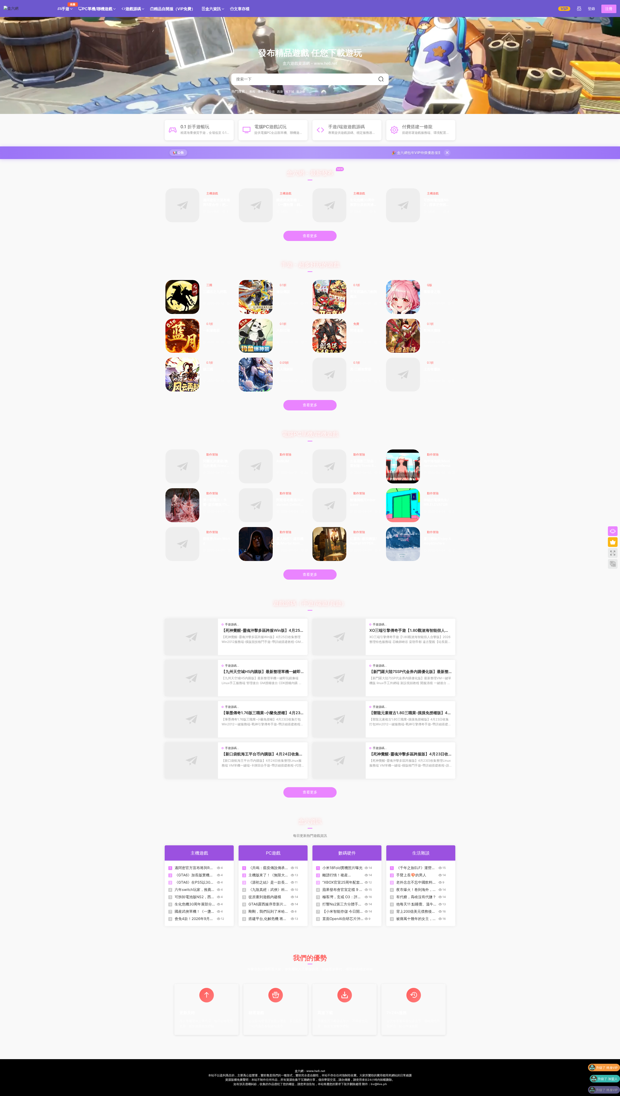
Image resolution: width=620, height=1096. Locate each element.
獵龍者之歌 (432, 291)
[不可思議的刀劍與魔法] (329, 297)
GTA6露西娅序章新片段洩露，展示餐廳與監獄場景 (268, 904)
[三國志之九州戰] (182, 297)
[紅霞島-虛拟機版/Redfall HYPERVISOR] (329, 544)
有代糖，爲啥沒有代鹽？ (416, 897)
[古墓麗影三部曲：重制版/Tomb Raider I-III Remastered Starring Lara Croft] (329, 466)
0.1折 (283, 285)
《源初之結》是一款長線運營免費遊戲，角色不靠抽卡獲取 (268, 882)
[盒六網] (25, 8)
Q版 (429, 285)
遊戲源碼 (133, 8)
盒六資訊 (213, 8)
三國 (209, 285)
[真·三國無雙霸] (329, 375)
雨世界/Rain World (216, 540)
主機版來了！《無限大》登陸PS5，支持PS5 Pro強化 (268, 875)
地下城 (289, 91)
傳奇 (261, 91)
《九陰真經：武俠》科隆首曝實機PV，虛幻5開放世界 (268, 889)
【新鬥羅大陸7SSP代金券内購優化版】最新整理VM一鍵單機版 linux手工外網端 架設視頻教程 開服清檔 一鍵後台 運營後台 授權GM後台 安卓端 (409, 671)
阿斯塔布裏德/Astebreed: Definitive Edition (289, 502)
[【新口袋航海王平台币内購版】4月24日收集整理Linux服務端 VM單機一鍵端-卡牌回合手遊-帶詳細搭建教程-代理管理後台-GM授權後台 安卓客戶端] (191, 760)
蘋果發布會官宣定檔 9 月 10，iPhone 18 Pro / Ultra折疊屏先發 (342, 889)
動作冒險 (212, 454)
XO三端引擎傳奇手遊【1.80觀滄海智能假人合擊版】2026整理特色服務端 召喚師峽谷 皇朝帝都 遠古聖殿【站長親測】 (410, 630)
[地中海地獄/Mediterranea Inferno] (403, 466)
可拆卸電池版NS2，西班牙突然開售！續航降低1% (437, 202)
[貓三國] (182, 375)
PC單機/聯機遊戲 (97, 8)
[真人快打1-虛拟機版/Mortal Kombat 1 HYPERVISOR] (256, 544)
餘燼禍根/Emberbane (363, 502)
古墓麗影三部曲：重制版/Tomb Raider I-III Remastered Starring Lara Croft (363, 463)
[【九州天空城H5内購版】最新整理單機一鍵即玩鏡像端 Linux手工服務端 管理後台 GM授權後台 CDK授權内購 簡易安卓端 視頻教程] (191, 678)
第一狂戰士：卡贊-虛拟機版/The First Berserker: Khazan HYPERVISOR (216, 502)
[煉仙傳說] (256, 297)
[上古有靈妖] (403, 375)
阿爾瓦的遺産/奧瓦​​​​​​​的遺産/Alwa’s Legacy (215, 463)
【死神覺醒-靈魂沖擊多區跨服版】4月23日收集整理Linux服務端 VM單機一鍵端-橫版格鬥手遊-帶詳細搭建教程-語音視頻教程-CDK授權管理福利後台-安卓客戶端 (410, 754)
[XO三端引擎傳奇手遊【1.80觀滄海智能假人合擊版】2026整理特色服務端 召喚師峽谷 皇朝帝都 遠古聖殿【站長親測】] (339, 637)
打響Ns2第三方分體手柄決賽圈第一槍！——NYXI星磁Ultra (342, 904)
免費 (356, 324)
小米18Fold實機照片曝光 (342, 867)
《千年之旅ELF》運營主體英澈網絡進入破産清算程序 (416, 867)
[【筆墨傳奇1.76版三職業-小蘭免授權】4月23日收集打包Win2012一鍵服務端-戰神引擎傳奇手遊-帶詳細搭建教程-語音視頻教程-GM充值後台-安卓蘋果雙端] (191, 719)
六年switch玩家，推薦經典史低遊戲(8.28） (195, 889)
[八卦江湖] (256, 336)
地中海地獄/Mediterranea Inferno (437, 463)
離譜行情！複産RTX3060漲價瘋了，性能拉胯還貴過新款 (341, 875)
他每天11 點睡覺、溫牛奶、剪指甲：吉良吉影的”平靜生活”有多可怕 (414, 904)
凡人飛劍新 (284, 369)
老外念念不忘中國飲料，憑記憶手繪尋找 (416, 882)
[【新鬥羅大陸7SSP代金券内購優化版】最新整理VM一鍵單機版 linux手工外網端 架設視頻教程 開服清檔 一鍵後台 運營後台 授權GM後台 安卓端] (339, 678)
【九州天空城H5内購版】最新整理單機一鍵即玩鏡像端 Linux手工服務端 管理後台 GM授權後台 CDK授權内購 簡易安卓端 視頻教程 (262, 671)
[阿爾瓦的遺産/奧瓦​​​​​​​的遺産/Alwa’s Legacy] (182, 466)
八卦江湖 (283, 330)
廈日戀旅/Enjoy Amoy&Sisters (437, 540)
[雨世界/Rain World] (182, 544)
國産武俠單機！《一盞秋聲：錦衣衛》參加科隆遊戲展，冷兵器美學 (289, 202)
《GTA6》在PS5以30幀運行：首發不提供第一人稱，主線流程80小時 (195, 882)
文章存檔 (241, 8)
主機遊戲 (212, 193)
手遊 (67, 7)
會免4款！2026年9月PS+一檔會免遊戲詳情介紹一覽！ (195, 918)
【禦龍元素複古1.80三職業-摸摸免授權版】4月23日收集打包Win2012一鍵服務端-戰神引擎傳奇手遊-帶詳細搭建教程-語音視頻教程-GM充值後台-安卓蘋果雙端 (410, 712)
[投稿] (579, 8)
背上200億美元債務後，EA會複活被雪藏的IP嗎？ (416, 911)
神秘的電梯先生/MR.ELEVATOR (436, 502)
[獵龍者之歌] (403, 297)
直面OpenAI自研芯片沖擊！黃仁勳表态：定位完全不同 (342, 918)
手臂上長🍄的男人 (411, 875)
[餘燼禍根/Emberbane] (329, 505)
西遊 (280, 91)
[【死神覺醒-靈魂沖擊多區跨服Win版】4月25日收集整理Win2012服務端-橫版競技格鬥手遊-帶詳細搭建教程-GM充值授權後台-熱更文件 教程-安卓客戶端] (191, 637)
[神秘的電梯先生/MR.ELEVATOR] (403, 505)
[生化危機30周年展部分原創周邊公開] (329, 205)
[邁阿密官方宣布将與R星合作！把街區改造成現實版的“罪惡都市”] (182, 205)
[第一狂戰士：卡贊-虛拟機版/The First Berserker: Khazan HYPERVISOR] (182, 505)
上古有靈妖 (432, 369)
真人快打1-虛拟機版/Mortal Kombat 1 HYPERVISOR (289, 541)
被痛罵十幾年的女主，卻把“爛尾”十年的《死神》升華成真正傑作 (416, 918)
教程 (252, 91)
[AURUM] (256, 466)
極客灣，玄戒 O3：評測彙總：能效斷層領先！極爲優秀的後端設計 (342, 897)
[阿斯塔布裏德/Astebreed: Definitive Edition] (256, 505)
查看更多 (310, 235)
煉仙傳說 (283, 291)
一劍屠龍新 (211, 330)
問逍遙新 (357, 330)
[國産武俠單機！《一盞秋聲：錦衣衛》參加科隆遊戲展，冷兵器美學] (256, 205)
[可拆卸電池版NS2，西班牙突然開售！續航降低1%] (403, 205)
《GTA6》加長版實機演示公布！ (194, 875)
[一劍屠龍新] (182, 336)
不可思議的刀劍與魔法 (363, 293)
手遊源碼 (231, 624)
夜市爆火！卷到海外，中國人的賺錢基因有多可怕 (416, 889)
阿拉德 (270, 91)
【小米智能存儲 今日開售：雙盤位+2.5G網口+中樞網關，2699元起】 (342, 911)
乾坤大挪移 (432, 330)
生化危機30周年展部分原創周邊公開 (363, 202)
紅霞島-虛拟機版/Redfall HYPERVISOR (363, 541)
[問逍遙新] (329, 336)
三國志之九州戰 (215, 291)
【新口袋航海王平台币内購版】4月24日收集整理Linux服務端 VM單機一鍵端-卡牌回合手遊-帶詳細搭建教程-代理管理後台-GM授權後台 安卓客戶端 (262, 754)
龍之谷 (300, 91)
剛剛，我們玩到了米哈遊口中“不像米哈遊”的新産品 (268, 911)
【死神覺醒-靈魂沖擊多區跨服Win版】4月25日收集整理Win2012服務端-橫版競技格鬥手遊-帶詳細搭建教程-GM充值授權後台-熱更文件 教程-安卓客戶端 (263, 630)
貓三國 (208, 369)
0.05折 (284, 362)
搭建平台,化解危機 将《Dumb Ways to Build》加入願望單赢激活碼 (267, 918)
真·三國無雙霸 (360, 369)
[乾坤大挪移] (403, 336)
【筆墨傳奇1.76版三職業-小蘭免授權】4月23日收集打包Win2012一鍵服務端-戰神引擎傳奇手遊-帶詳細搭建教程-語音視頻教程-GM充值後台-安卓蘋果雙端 (262, 712)
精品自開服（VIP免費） (174, 8)
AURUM (282, 461)
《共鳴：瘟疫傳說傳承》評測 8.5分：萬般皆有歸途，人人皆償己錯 (268, 867)
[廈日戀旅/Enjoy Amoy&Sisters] (403, 544)
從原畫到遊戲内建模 (264, 897)
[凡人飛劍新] (256, 375)
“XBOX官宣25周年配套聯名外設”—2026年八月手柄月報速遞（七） (342, 882)
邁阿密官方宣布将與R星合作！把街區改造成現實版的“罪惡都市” (216, 202)
